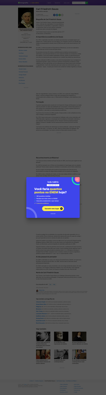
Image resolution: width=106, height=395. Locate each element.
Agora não (53, 213)
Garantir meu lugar (52, 209)
